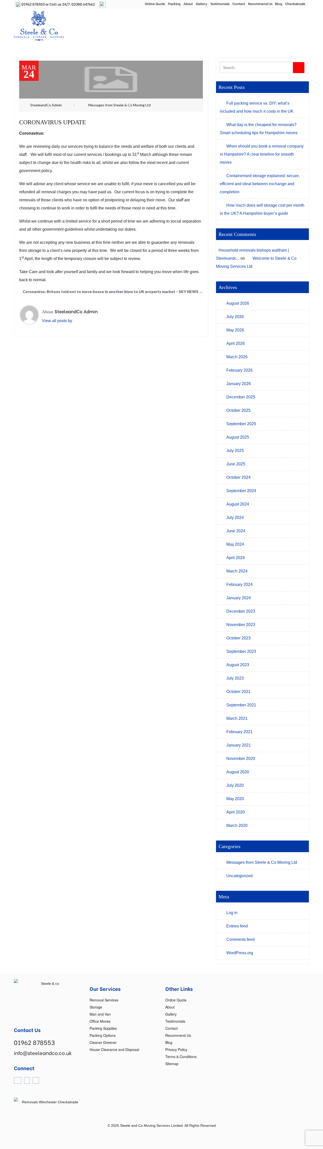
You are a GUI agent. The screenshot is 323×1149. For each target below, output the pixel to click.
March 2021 (237, 718)
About (188, 3)
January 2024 (238, 598)
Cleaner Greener (103, 1042)
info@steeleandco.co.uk (43, 1052)
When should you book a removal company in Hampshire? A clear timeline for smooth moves (262, 154)
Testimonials (220, 3)
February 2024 (239, 584)
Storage (96, 1007)
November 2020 (240, 758)
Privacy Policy (176, 1049)
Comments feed (240, 939)
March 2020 (237, 825)
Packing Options (103, 1035)
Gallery (201, 3)
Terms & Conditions (181, 1056)
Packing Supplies (103, 1028)
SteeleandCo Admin (46, 105)
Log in (231, 913)
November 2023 (240, 625)
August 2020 (237, 772)
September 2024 (241, 491)
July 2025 (235, 450)
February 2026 (239, 370)
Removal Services (104, 999)
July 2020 (235, 785)
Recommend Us (260, 3)
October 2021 (238, 691)
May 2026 (235, 330)
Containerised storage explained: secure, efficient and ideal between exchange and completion (260, 184)
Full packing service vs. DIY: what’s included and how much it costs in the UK (256, 107)
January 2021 (238, 745)
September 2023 (241, 651)
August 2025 (237, 437)
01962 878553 (33, 4)
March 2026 (237, 357)
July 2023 (235, 678)
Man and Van (100, 1014)
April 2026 (235, 343)
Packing (174, 3)
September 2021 (241, 705)
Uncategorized (239, 876)
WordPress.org (239, 953)
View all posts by (57, 321)
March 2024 (237, 571)
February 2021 (239, 732)
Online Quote (155, 3)
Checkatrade (295, 3)
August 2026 (237, 303)
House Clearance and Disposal (114, 1049)
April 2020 (235, 812)
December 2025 (240, 397)
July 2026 (235, 317)
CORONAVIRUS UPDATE (52, 122)
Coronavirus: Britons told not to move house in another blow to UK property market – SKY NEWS (113, 291)
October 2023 (238, 638)
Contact (238, 3)
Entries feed (237, 926)
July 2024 (235, 517)
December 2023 (240, 611)
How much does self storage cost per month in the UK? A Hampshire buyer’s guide (262, 209)
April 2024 (235, 558)
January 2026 (238, 383)
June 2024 (235, 531)
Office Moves (100, 1021)
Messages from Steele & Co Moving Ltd (119, 105)
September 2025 (241, 424)
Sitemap (171, 1063)
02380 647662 (83, 4)
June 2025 (235, 464)
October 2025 (238, 410)
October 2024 (238, 477)
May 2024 (235, 544)
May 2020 (235, 799)
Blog (278, 3)
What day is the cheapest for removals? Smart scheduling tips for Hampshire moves (259, 129)
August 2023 (237, 665)
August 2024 (237, 504)
